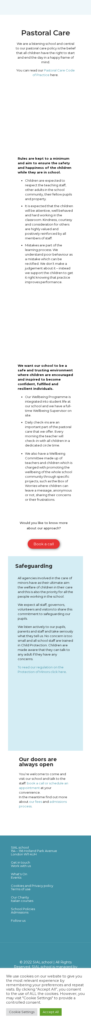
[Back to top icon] (46, 952)
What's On (19, 874)
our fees (35, 802)
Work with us (21, 866)
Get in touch (20, 862)
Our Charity (20, 897)
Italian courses (22, 901)
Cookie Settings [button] (21, 1012)
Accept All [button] (51, 1012)
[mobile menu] (84, 7)
